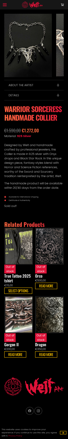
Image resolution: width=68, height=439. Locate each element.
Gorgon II (11, 344)
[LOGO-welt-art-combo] (32, 5)
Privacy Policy (15, 435)
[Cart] (62, 4)
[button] (5, 5)
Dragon (40, 344)
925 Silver (24, 136)
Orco (38, 276)
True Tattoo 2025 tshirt (17, 278)
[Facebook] (30, 411)
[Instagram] (38, 411)
